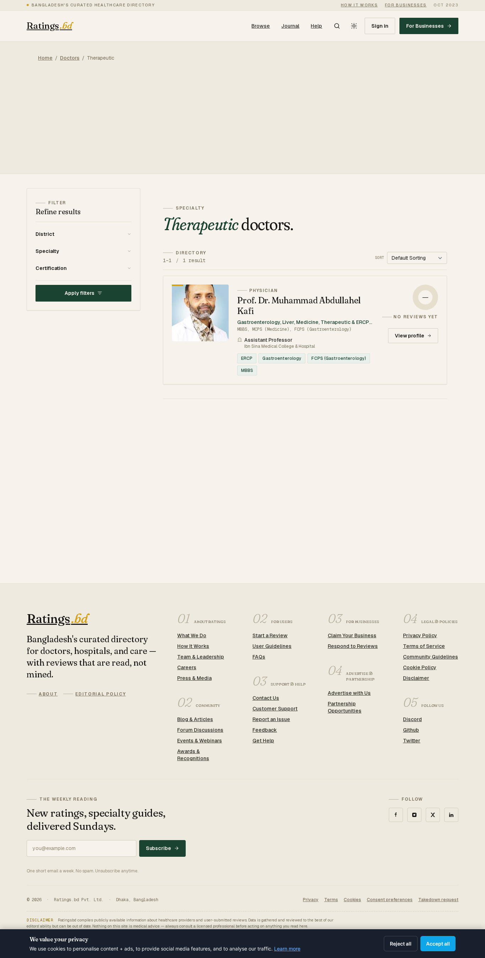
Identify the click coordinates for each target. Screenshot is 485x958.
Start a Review (270, 635)
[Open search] (337, 26)
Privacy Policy (420, 635)
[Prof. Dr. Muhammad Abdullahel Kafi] (305, 330)
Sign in (379, 26)
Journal (290, 26)
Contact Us (265, 698)
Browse (260, 26)
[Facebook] (396, 815)
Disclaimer (416, 678)
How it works (359, 4)
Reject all (401, 944)
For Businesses (425, 26)
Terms (331, 900)
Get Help (263, 740)
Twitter (411, 740)
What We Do (191, 635)
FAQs (258, 657)
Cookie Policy (419, 667)
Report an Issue (271, 719)
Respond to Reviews (353, 646)
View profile (409, 335)
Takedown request (438, 900)
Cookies (352, 900)
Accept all (438, 944)
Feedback (264, 730)
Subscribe (158, 848)
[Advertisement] (242, 124)
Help (316, 26)
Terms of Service (424, 646)
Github (411, 730)
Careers (186, 667)
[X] (433, 815)
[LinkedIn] (451, 815)
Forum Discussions (200, 730)
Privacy (310, 900)
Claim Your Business (352, 635)
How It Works (193, 646)
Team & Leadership (200, 657)
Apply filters (79, 293)
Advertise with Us (349, 693)
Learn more (287, 949)
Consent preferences (390, 900)
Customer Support (275, 708)
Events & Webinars (199, 740)
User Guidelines (271, 646)
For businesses (405, 4)
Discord (412, 719)
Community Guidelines (430, 657)
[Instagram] (414, 815)
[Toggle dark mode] (354, 26)
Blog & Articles (195, 719)
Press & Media (194, 678)
